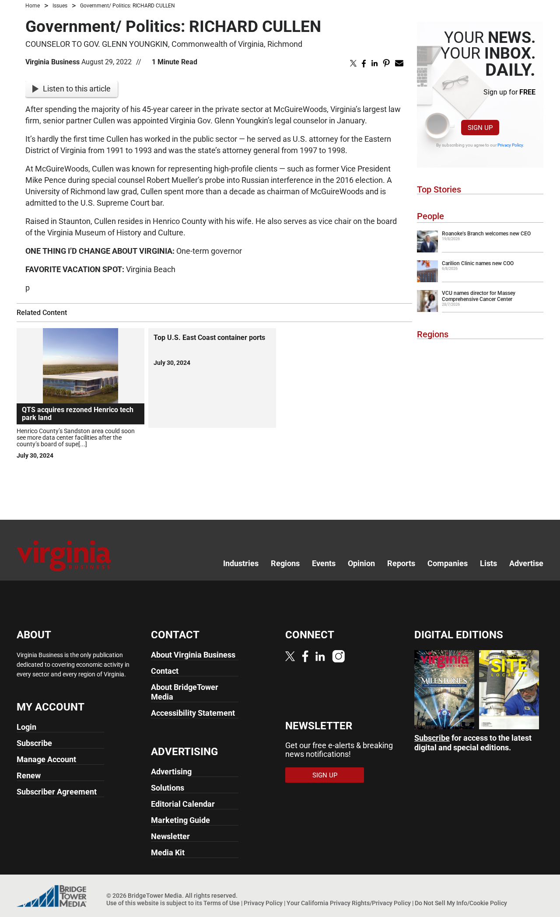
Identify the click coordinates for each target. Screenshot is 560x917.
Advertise (526, 563)
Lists (488, 563)
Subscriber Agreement (57, 791)
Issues (59, 6)
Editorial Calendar (183, 803)
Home (32, 6)
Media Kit (168, 852)
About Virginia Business (193, 654)
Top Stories (439, 189)
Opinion (361, 563)
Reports (401, 563)
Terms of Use (221, 903)
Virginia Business (52, 62)
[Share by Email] (399, 62)
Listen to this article (77, 88)
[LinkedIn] (320, 656)
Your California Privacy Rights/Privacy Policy (349, 903)
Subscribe (34, 743)
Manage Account (46, 759)
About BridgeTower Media (184, 691)
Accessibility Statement (193, 713)
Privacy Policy (510, 145)
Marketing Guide (180, 820)
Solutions (167, 787)
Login (26, 727)
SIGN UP (480, 128)
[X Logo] (290, 656)
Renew (29, 775)
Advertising (171, 771)
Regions (432, 334)
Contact (164, 671)
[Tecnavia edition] (444, 688)
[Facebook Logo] (305, 656)
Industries (241, 563)
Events (324, 563)
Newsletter (170, 836)
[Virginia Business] (64, 555)
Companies (447, 563)
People (430, 216)
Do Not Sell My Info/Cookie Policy (461, 903)
